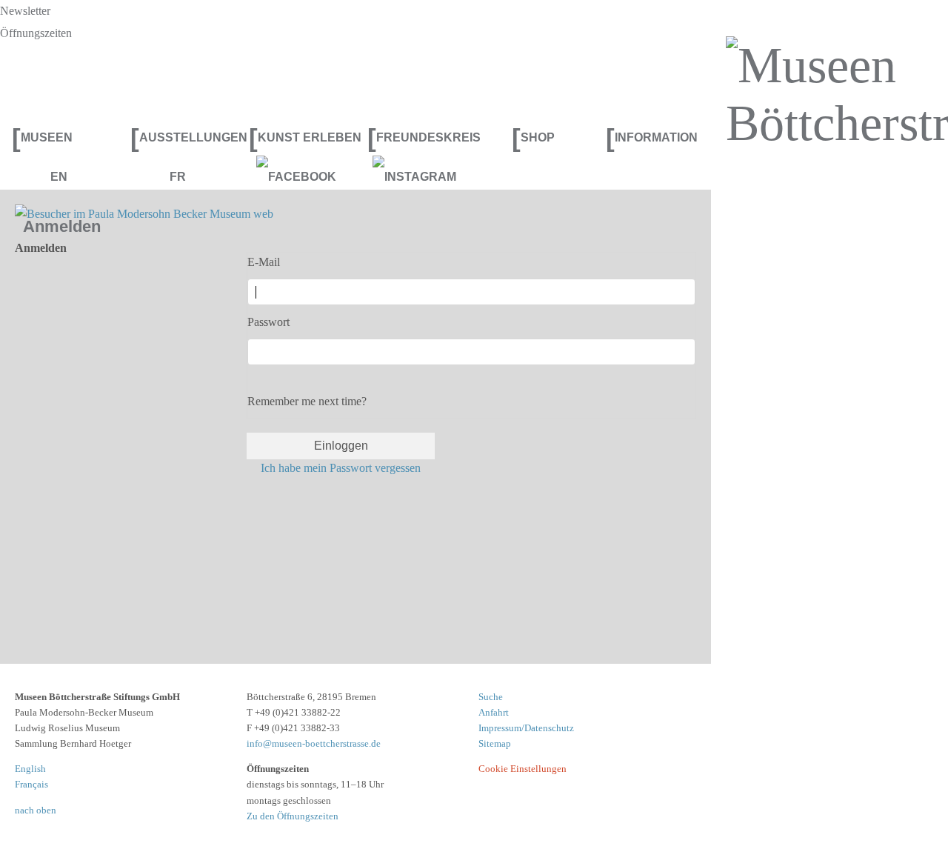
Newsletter (25, 10)
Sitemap (494, 743)
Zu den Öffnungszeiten (292, 816)
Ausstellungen (183, 137)
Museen (42, 137)
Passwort (268, 322)
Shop (533, 137)
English (30, 768)
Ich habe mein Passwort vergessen (341, 468)
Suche (490, 696)
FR (178, 176)
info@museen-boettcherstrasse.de (314, 743)
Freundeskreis (420, 137)
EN (58, 176)
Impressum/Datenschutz (526, 727)
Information (652, 137)
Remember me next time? (307, 401)
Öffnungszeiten (36, 33)
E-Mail (263, 262)
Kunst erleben (302, 137)
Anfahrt (493, 712)
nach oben (35, 810)
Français (31, 784)
